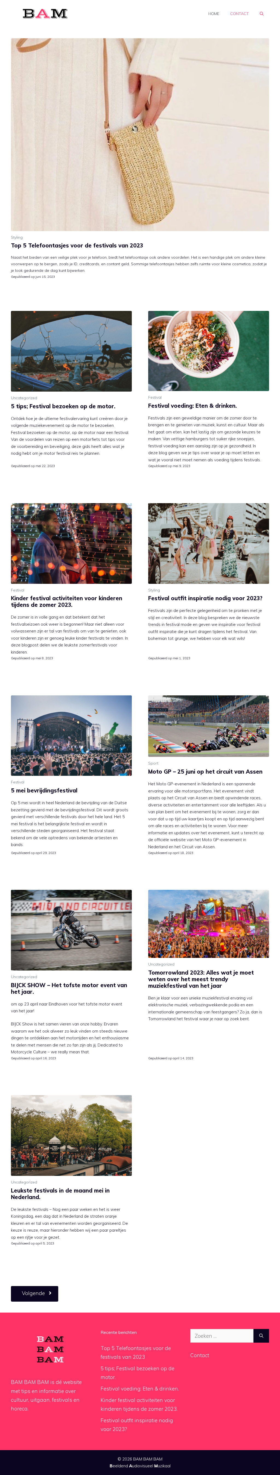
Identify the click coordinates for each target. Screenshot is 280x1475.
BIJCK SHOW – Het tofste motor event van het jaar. (69, 988)
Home (213, 13)
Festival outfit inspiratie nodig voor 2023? (205, 598)
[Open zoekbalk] (261, 13)
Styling (17, 237)
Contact (239, 13)
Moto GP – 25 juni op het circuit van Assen (205, 771)
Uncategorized (24, 397)
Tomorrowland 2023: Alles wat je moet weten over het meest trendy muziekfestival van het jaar (201, 979)
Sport (153, 763)
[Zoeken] (261, 1336)
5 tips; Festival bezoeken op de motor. (63, 406)
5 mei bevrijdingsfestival (44, 790)
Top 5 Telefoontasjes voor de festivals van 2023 (77, 245)
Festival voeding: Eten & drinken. (192, 405)
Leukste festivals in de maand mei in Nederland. (60, 1193)
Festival (155, 397)
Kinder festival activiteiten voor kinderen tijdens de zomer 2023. (66, 601)
